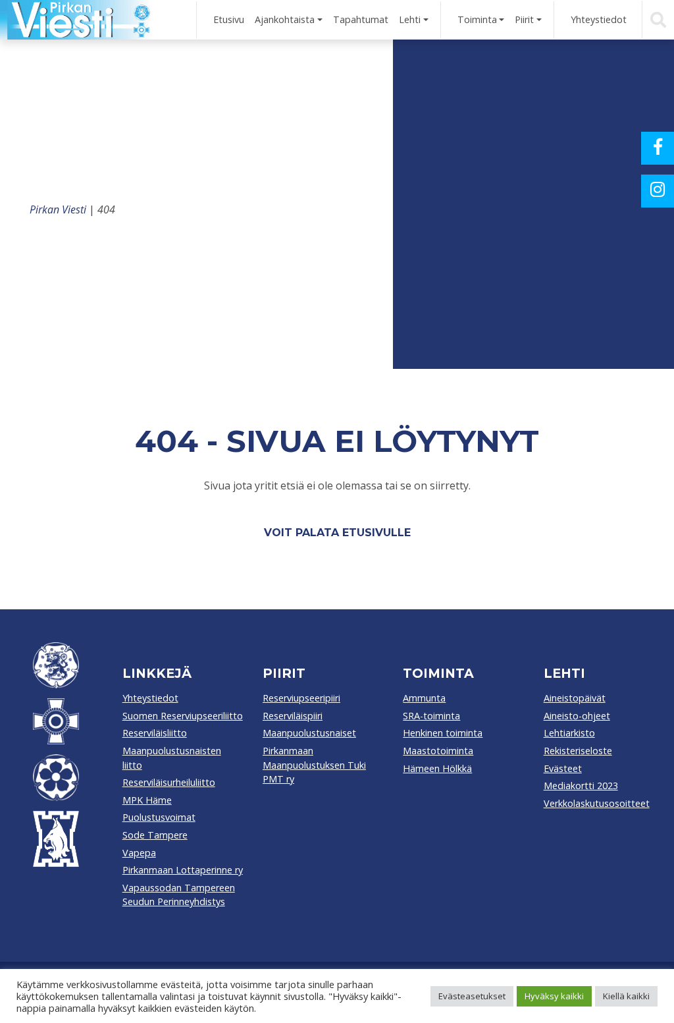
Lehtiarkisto (569, 733)
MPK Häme (147, 800)
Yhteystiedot (599, 19)
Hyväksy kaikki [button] (554, 996)
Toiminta (477, 19)
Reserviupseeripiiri (301, 698)
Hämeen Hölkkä (437, 768)
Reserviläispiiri (293, 715)
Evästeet (563, 768)
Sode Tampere (155, 835)
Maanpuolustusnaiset (309, 733)
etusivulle (376, 532)
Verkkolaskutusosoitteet (597, 803)
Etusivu (228, 19)
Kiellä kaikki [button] (626, 996)
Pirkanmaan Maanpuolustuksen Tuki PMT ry (314, 764)
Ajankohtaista (285, 19)
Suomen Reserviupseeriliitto (182, 715)
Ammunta (424, 698)
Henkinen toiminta (442, 733)
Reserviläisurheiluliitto (168, 782)
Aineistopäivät (575, 698)
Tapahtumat (360, 19)
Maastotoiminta (438, 750)
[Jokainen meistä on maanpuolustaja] (75, 20)
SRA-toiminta (431, 715)
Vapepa (139, 852)
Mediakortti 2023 (581, 785)
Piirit (524, 19)
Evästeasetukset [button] (472, 996)
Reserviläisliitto (154, 733)
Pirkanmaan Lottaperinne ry (182, 870)
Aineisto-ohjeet (577, 715)
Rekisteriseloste (578, 750)
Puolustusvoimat (158, 817)
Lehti (410, 19)
